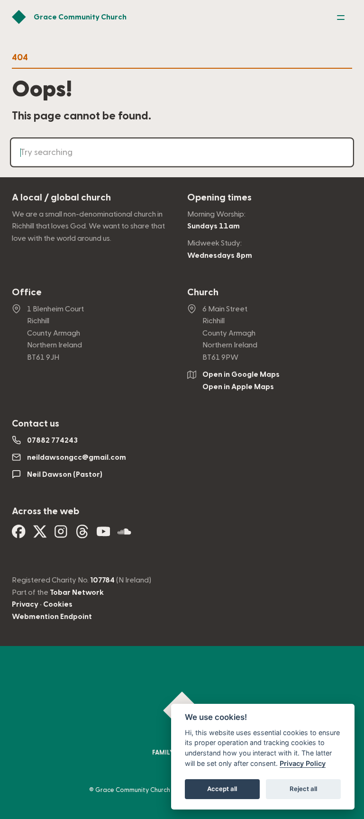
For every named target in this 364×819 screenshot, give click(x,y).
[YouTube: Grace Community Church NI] (103, 535)
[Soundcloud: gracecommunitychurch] (124, 535)
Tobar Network (77, 592)
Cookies (58, 604)
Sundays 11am (213, 226)
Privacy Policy (303, 763)
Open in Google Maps (241, 374)
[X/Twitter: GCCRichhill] (40, 535)
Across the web (45, 511)
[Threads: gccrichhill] (82, 535)
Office (27, 292)
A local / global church (61, 197)
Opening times (219, 197)
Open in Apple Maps (238, 387)
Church (202, 292)
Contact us (35, 423)
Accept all (222, 788)
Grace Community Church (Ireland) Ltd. (152, 790)
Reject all (303, 788)
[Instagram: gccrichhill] (61, 535)
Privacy (25, 604)
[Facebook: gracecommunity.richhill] (19, 535)
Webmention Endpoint (52, 616)
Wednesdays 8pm (219, 255)
